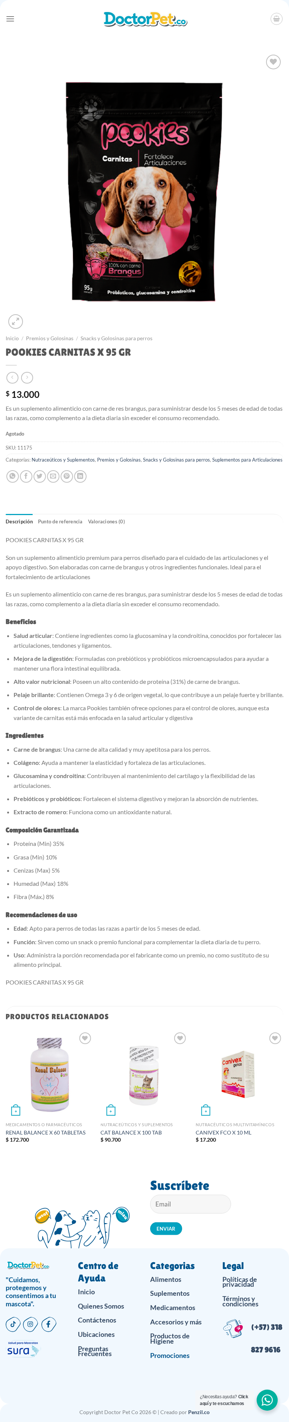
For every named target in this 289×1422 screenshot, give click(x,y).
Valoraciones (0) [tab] (106, 521)
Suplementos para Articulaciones (247, 460)
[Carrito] (277, 19)
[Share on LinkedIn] (80, 476)
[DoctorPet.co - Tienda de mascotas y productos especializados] (144, 18)
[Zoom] (15, 321)
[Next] (283, 1093)
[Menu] (10, 18)
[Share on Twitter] (39, 476)
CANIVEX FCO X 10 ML (223, 1132)
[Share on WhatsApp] (12, 476)
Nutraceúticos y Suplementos (63, 460)
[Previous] (6, 1093)
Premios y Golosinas (49, 338)
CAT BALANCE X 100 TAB (131, 1132)
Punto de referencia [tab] (60, 521)
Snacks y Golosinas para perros (116, 338)
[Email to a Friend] (53, 476)
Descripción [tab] (19, 521)
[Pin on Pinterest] (67, 476)
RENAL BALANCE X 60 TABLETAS (45, 1132)
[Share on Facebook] (26, 476)
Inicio (12, 338)
